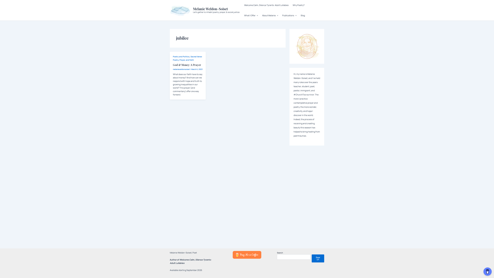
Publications (288, 15)
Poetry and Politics (181, 56)
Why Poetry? (299, 5)
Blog (303, 15)
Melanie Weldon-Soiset (210, 9)
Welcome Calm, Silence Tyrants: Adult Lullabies (266, 5)
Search (280, 252)
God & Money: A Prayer (187, 65)
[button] (256, 15)
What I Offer (249, 15)
